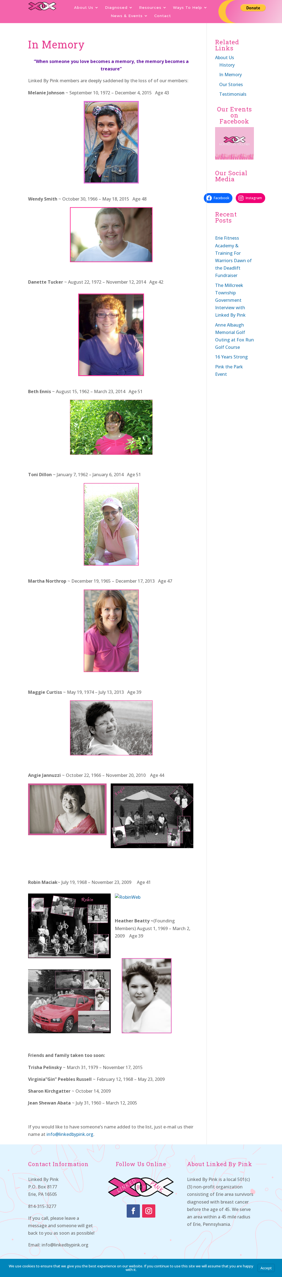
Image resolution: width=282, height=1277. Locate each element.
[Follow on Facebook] (133, 1211)
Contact (162, 16)
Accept (266, 1267)
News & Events (127, 16)
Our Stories (231, 84)
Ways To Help (187, 8)
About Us (83, 8)
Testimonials (232, 94)
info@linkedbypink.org (70, 1134)
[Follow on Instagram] (148, 1211)
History (227, 65)
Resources (150, 8)
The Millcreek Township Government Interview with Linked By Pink (230, 300)
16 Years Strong (231, 357)
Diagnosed (116, 8)
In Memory (230, 75)
